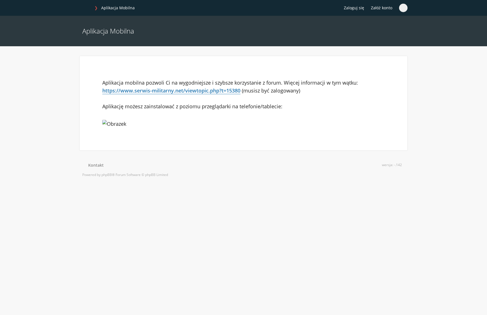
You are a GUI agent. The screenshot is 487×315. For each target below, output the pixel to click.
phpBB (106, 174)
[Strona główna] (85, 8)
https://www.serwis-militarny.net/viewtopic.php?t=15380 (171, 90)
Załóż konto (381, 7)
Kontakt (95, 165)
